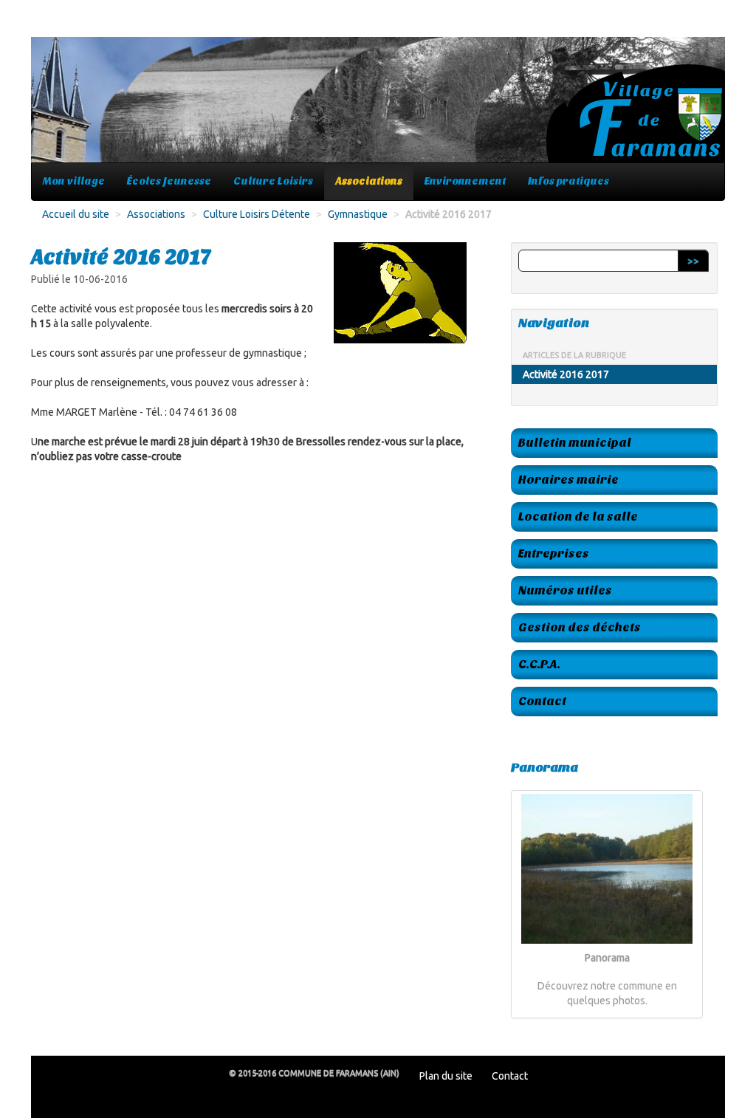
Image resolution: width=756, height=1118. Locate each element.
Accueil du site (75, 214)
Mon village (74, 181)
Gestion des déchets (579, 627)
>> (693, 261)
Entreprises (553, 553)
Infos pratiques (568, 181)
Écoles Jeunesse (169, 181)
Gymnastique (358, 214)
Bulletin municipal (574, 443)
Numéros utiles (565, 590)
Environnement (465, 181)
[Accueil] (378, 107)
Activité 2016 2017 (566, 374)
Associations (368, 181)
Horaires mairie (568, 480)
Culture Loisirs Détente (256, 214)
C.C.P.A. (539, 664)
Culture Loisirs (273, 181)
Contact (542, 701)
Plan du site (445, 1076)
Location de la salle (578, 517)
